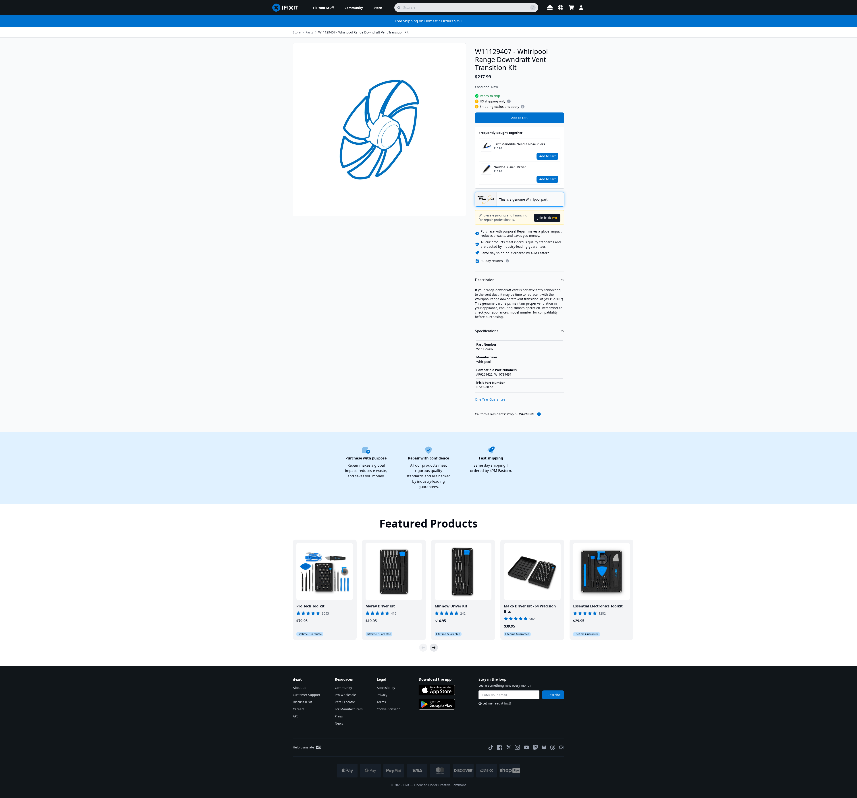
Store (297, 32)
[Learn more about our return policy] (507, 260)
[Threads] (552, 747)
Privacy (382, 695)
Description (485, 279)
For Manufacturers (349, 709)
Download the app (435, 679)
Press (339, 716)
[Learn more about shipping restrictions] (509, 101)
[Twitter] (508, 747)
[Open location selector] (560, 7)
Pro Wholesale (345, 695)
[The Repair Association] (561, 747)
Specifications (486, 330)
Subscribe (553, 695)
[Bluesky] (544, 747)
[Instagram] (517, 747)
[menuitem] (323, 7)
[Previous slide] (423, 648)
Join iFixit (547, 218)
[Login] (581, 7)
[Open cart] (571, 7)
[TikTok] (490, 747)
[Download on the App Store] (437, 690)
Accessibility (386, 688)
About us (299, 688)
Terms (381, 702)
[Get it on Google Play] (437, 704)
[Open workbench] (549, 7)
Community (343, 688)
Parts (309, 32)
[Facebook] (499, 747)
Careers (298, 709)
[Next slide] (434, 648)
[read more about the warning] (539, 414)
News (339, 723)
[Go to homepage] (287, 8)
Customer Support (306, 695)
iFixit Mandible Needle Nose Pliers (519, 144)
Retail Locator (345, 702)
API (295, 716)
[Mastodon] (535, 747)
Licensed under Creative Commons (440, 785)
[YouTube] (526, 747)
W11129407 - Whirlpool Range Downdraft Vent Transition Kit (363, 32)
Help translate (303, 747)
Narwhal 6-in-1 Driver (510, 167)
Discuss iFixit (302, 702)
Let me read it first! (497, 703)
